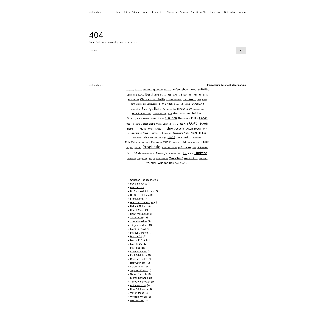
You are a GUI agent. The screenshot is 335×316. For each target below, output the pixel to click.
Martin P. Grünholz (140, 240)
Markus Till (136, 236)
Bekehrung (132, 95)
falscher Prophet (198, 109)
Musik (175, 142)
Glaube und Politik (188, 118)
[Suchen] (241, 50)
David (199, 100)
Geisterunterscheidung (188, 113)
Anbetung (138, 90)
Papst (198, 142)
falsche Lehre (184, 109)
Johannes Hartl (156, 133)
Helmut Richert (138, 206)
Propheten (138, 148)
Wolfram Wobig (138, 296)
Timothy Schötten (140, 281)
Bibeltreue (203, 95)
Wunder (151, 162)
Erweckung (197, 103)
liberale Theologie (158, 137)
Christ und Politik (174, 99)
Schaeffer (202, 147)
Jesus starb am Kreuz (138, 133)
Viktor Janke (137, 293)
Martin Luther (197, 138)
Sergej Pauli (136, 266)
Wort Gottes (137, 300)
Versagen (152, 159)
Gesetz (146, 118)
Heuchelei (146, 128)
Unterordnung (131, 159)
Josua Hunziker (138, 221)
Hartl (130, 128)
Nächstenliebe (188, 142)
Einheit (169, 103)
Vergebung (142, 158)
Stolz (130, 153)
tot (185, 153)
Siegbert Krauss (139, 270)
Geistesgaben (134, 118)
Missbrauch (156, 142)
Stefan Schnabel (139, 277)
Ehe (161, 103)
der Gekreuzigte (150, 104)
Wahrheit (176, 158)
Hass (136, 129)
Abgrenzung (130, 90)
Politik (205, 141)
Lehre (146, 137)
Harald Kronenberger (141, 202)
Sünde (137, 153)
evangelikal (135, 109)
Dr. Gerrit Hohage (140, 195)
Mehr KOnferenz (132, 142)
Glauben (171, 118)
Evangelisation (169, 109)
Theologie (161, 153)
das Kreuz (189, 99)
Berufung (152, 94)
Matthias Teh (137, 247)
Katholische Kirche (181, 133)
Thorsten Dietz (175, 153)
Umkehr (200, 153)
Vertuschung (162, 158)
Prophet (129, 147)
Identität (157, 129)
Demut (204, 100)
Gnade (203, 118)
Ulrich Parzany (138, 285)
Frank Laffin (137, 198)
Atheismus (167, 90)
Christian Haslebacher (142, 179)
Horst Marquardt (139, 213)
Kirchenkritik (137, 138)
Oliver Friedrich (138, 251)
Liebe (171, 137)
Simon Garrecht (139, 274)
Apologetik (158, 90)
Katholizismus (198, 132)
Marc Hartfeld (138, 229)
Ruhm (194, 148)
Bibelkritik (193, 95)
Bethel (163, 95)
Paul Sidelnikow (138, 255)
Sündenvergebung (148, 154)
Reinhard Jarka (138, 259)
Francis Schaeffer (141, 113)
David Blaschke (138, 183)
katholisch (167, 133)
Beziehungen (174, 95)
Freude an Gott (159, 114)
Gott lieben (198, 123)
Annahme (147, 90)
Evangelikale (151, 108)
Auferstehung (181, 89)
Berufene (141, 95)
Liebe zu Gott (184, 137)
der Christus (136, 104)
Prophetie (151, 147)
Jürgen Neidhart (139, 225)
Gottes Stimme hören (166, 124)
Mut (179, 142)
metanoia (146, 142)
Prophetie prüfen (169, 147)
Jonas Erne (136, 217)
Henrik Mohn (137, 210)
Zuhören (184, 163)
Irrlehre (168, 128)
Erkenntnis (185, 104)
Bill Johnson (133, 99)
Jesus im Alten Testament (190, 128)
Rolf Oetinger (137, 262)
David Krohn (137, 187)
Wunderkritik (166, 162)
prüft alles (184, 147)
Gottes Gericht (133, 124)
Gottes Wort (182, 124)
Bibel (184, 94)
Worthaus (203, 158)
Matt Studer (136, 244)
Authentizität (200, 89)
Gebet (170, 114)
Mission (167, 142)
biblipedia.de (96, 12)
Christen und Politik (152, 99)
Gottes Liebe (148, 123)
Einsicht (176, 104)
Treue (190, 153)
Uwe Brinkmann (139, 289)
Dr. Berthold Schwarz (142, 191)
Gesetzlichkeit (157, 118)
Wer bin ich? (191, 158)
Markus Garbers (139, 232)
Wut (177, 163)
